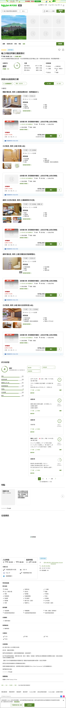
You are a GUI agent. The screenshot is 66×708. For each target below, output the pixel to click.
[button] (9, 5)
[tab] (49, 83)
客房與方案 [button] (9, 43)
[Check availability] (59, 136)
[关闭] (63, 700)
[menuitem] (44, 5)
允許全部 (29, 705)
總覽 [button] (4, 43)
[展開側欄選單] (63, 5)
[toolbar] (31, 11)
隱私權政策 (16, 701)
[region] (33, 703)
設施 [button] (24, 43)
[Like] (59, 50)
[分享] (63, 49)
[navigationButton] (35, 478)
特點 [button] (20, 43)
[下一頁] (62, 496)
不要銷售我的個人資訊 (17, 705)
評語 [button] (15, 43)
